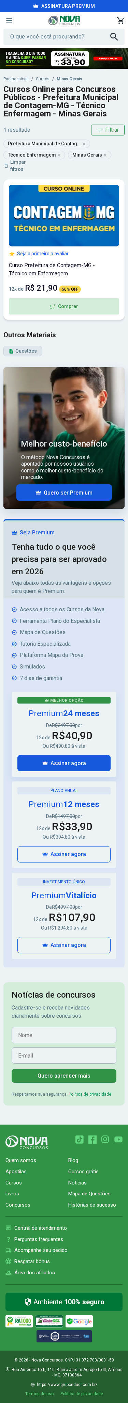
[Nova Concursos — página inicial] (64, 20)
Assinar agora (68, 763)
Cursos (42, 79)
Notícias (77, 1183)
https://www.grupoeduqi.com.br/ (67, 1384)
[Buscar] (117, 37)
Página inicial (16, 79)
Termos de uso (39, 1393)
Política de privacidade (90, 1094)
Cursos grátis (83, 1171)
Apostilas (16, 1171)
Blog (73, 1160)
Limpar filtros (18, 165)
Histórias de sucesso (92, 1205)
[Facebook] (92, 1139)
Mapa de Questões (89, 1194)
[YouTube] (118, 1139)
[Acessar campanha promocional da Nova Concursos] (64, 58)
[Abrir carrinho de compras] (120, 20)
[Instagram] (105, 1139)
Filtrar (112, 130)
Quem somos (20, 1160)
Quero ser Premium (68, 492)
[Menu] (8, 20)
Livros (12, 1194)
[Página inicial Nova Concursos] (26, 1142)
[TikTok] (79, 1139)
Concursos (17, 1205)
